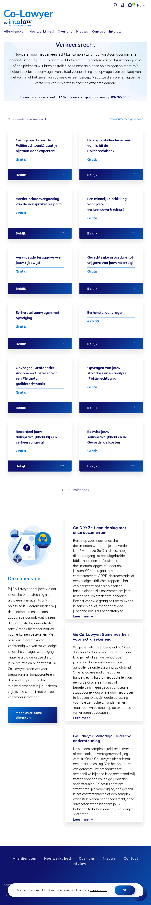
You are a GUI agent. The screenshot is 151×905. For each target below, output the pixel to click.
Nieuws (82, 31)
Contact (98, 31)
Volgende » (81, 490)
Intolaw (115, 31)
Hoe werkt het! (41, 31)
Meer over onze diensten (29, 715)
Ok (124, 890)
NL (139, 5)
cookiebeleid (98, 890)
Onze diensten (17, 119)
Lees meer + (83, 616)
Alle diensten (15, 31)
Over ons (65, 31)
